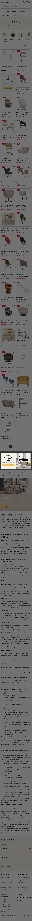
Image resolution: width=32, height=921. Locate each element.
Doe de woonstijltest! (8, 464)
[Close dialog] (30, 453)
